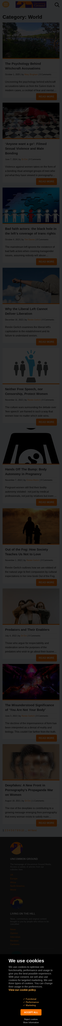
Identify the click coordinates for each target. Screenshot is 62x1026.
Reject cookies (31, 1019)
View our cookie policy (22, 990)
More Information (31, 1022)
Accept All (31, 1012)
